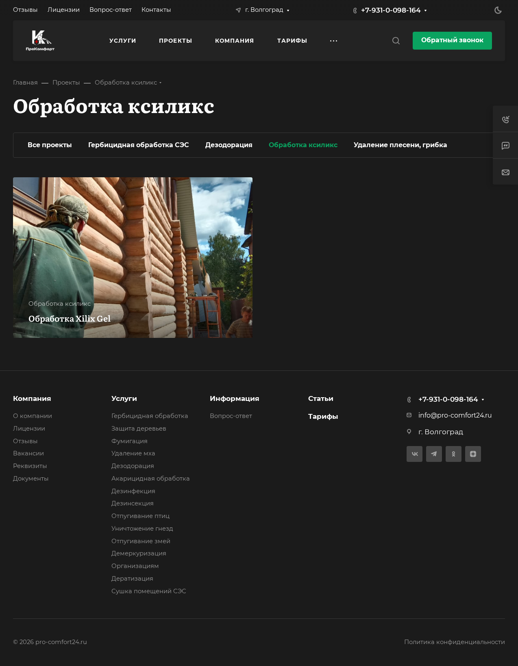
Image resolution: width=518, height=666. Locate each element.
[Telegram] (434, 454)
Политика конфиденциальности (454, 642)
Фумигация (129, 441)
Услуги (124, 398)
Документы (31, 478)
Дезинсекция (132, 503)
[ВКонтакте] (414, 454)
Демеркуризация (138, 553)
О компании (32, 416)
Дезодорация (132, 466)
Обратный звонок (452, 40)
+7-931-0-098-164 (391, 10)
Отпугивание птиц (140, 516)
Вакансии (28, 453)
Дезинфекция (133, 491)
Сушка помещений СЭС (148, 591)
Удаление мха (133, 453)
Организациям (135, 566)
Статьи (320, 398)
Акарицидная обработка (150, 478)
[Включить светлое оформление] (498, 10)
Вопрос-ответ (231, 416)
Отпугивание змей (140, 541)
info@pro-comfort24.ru (455, 415)
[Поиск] (396, 41)
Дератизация (132, 578)
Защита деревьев (138, 428)
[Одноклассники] (453, 454)
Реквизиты (30, 466)
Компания (32, 398)
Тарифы (323, 416)
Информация (234, 398)
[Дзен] (473, 454)
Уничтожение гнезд (142, 528)
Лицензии (29, 428)
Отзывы (25, 441)
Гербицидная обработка (149, 416)
